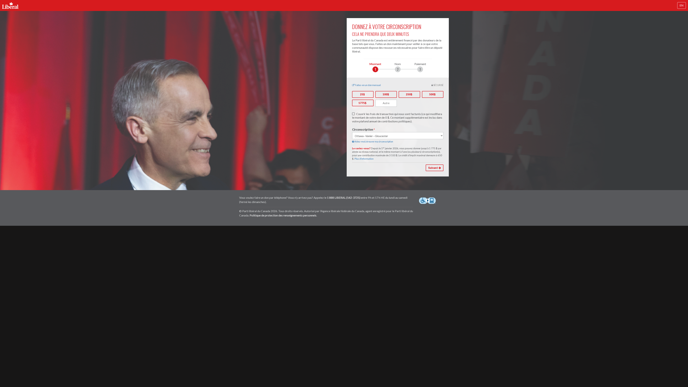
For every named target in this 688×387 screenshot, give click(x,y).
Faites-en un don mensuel (368, 85)
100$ (386, 94)
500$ (432, 94)
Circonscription (362, 129)
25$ (362, 94)
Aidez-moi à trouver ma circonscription (373, 141)
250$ (409, 94)
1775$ (362, 102)
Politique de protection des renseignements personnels (283, 215)
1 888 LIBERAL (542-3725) (343, 197)
